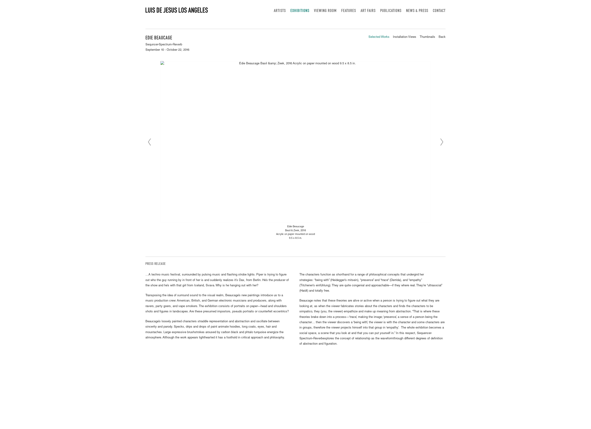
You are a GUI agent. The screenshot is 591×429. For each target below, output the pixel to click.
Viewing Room (325, 11)
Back (442, 37)
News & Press (417, 11)
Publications (390, 11)
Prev (149, 142)
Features (348, 11)
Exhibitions (299, 11)
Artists (280, 11)
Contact (439, 11)
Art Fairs (368, 11)
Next (441, 142)
